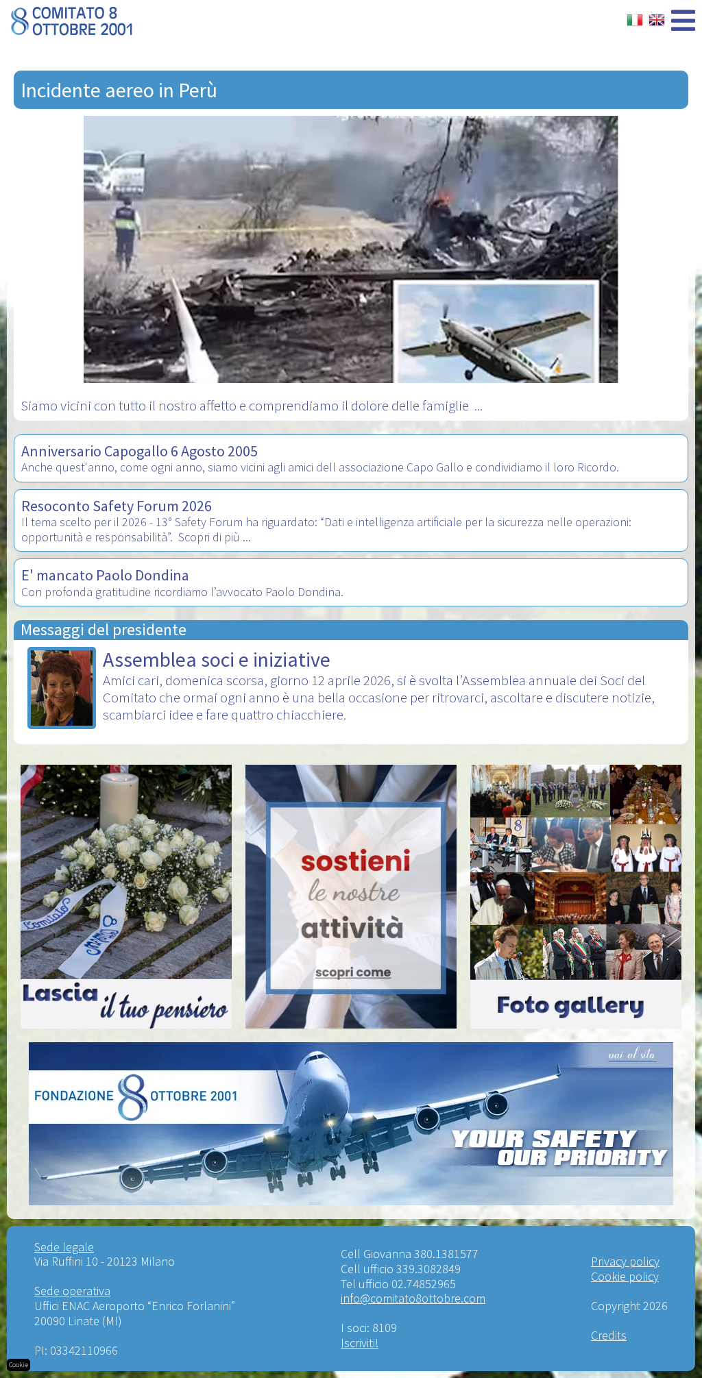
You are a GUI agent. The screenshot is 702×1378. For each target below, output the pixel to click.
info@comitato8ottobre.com (413, 1298)
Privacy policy (625, 1261)
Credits (609, 1335)
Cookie (18, 1364)
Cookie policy (625, 1276)
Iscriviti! (359, 1343)
